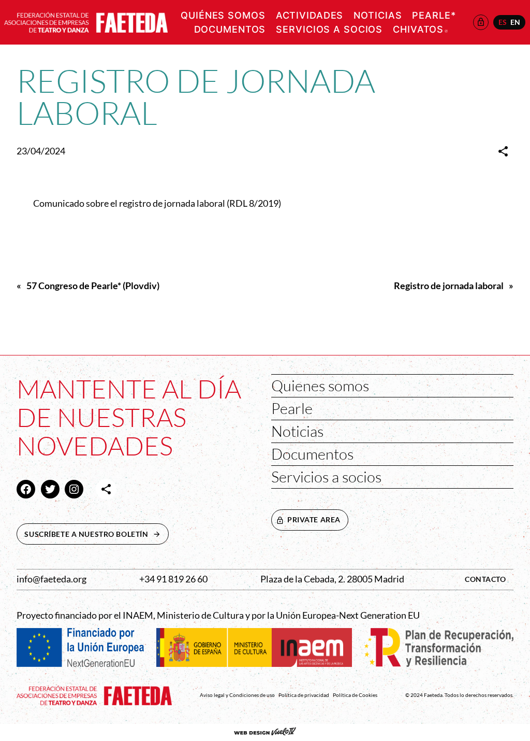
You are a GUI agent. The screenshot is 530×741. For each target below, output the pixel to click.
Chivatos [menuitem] (420, 29)
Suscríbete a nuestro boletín (96, 534)
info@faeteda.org (51, 579)
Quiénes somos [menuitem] (223, 15)
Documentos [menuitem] (230, 29)
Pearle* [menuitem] (433, 15)
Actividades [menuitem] (310, 15)
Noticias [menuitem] (378, 15)
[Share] (503, 151)
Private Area (314, 519)
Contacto (485, 579)
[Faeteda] (86, 21)
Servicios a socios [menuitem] (329, 29)
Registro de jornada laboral (449, 285)
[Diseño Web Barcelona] (265, 732)
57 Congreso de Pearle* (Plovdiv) (92, 285)
